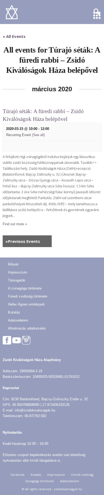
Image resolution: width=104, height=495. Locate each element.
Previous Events (22, 241)
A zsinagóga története (25, 288)
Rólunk (13, 264)
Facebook (18, 475)
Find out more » (15, 224)
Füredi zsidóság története (27, 296)
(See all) (38, 135)
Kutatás (14, 312)
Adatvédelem (18, 320)
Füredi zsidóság (82, 475)
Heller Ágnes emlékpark (26, 304)
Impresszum (17, 272)
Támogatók (16, 280)
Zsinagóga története (39, 481)
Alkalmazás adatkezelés (27, 328)
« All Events (14, 36)
